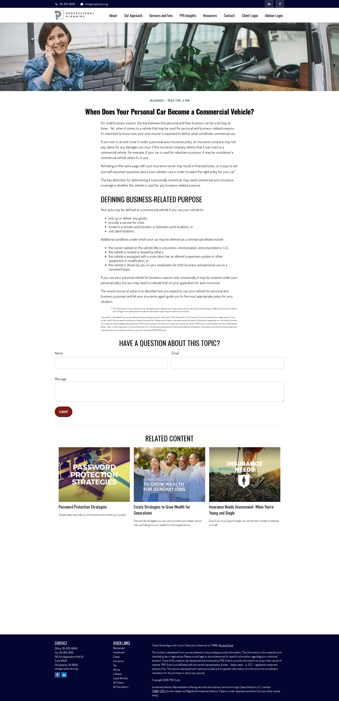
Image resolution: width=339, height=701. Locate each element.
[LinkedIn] (269, 4)
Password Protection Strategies (83, 507)
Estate (116, 656)
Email (175, 353)
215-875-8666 (67, 4)
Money (116, 669)
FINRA (155, 691)
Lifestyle (117, 674)
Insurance (118, 661)
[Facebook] (279, 4)
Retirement (119, 648)
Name (59, 353)
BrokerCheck (226, 645)
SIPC (162, 691)
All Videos (118, 682)
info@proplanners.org (96, 4)
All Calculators (120, 686)
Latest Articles (120, 678)
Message (61, 379)
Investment (119, 652)
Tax (115, 665)
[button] (113, 15)
